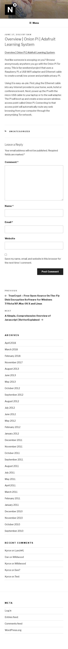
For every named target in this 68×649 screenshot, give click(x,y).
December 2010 (14, 511)
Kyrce (8, 550)
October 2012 (12, 388)
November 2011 (13, 446)
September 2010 (14, 531)
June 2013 (10, 375)
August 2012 (12, 401)
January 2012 (12, 433)
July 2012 (10, 407)
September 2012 (14, 394)
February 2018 (13, 356)
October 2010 (12, 524)
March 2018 (11, 349)
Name (9, 206)
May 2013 (10, 381)
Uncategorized (19, 131)
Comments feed (13, 623)
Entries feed (11, 617)
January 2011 (12, 505)
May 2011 (10, 479)
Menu (36, 23)
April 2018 (10, 343)
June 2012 (10, 414)
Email (9, 222)
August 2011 (12, 466)
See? (17, 570)
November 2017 (14, 362)
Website (10, 238)
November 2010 (14, 518)
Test (17, 576)
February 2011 (12, 498)
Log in (8, 610)
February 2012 (12, 427)
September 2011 (14, 459)
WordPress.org (13, 630)
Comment (11, 162)
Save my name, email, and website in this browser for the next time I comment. (33, 260)
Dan (28, 34)
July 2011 (10, 472)
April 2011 (10, 485)
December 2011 (13, 440)
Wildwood (18, 557)
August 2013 (12, 368)
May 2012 (10, 420)
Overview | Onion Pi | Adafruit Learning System (30, 52)
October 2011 (12, 453)
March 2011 (11, 492)
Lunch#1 (19, 550)
